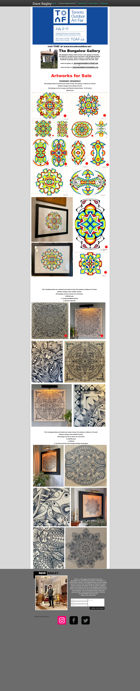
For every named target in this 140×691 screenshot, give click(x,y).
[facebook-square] (73, 620)
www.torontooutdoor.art (77, 46)
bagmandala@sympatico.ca (85, 67)
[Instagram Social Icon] (62, 620)
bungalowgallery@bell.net (86, 63)
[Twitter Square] (85, 620)
